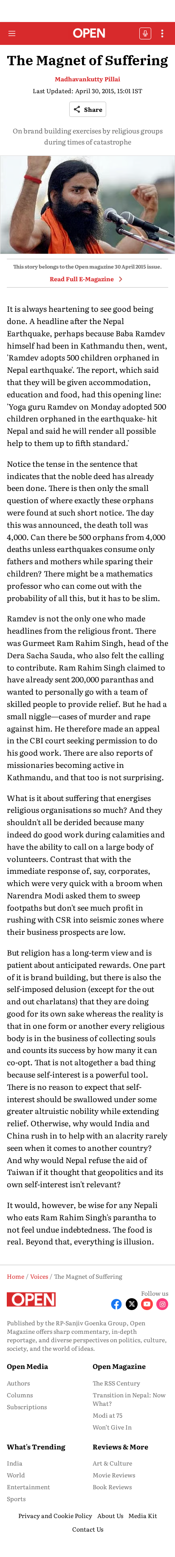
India (15, 1463)
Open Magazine (119, 1366)
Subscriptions (27, 1406)
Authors (18, 1383)
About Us (110, 1515)
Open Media (27, 1366)
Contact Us (87, 1529)
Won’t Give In (112, 1427)
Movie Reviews (114, 1475)
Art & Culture (112, 1463)
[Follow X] (132, 1304)
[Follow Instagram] (162, 1304)
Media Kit (142, 1515)
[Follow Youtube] (147, 1304)
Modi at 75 (107, 1415)
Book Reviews (112, 1486)
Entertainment (28, 1486)
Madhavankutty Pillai (87, 79)
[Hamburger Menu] (12, 33)
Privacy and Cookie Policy (55, 1515)
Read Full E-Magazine (82, 278)
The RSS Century (116, 1383)
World (16, 1475)
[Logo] (87, 34)
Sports (16, 1498)
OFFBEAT (145, 33)
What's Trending (36, 1446)
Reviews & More (120, 1446)
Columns (20, 1395)
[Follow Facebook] (116, 1304)
